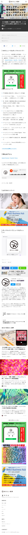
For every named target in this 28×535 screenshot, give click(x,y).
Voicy (19, 60)
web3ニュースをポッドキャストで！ (9, 35)
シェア (6, 45)
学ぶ (3, 507)
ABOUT (3, 515)
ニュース (14, 28)
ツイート (14, 45)
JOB (2, 511)
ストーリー (4, 505)
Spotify (15, 60)
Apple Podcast (9, 60)
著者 (3, 513)
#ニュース (4, 262)
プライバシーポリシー (6, 523)
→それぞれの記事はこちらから (9, 148)
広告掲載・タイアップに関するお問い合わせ (10, 532)
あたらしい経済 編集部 (17, 280)
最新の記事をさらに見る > (14, 420)
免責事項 (3, 525)
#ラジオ (9, 262)
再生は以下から (5, 40)
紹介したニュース (5, 38)
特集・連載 (4, 503)
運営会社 (3, 521)
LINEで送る (23, 45)
